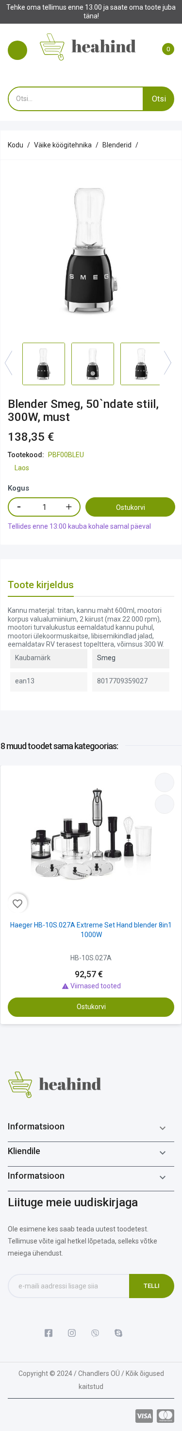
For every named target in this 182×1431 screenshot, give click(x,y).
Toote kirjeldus (41, 585)
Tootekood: (26, 455)
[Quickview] (164, 804)
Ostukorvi (130, 507)
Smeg (106, 658)
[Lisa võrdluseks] (164, 782)
